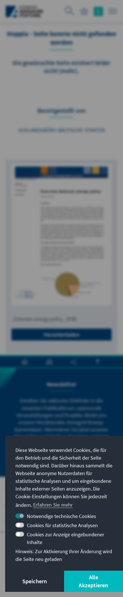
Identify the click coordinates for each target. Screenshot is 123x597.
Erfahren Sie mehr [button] (53, 504)
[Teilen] (74, 89)
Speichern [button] (34, 581)
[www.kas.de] (24, 11)
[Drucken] (45, 89)
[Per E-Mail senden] (60, 89)
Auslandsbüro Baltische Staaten (61, 129)
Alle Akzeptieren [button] (93, 581)
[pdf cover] (61, 234)
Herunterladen (61, 334)
